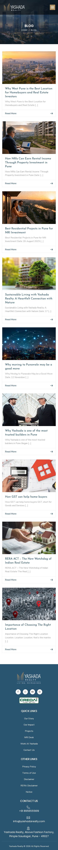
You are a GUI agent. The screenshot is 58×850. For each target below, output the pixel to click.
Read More (10, 113)
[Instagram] (25, 691)
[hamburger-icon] (52, 7)
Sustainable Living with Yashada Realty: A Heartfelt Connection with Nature (28, 298)
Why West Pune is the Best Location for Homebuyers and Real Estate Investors (28, 92)
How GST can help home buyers (26, 496)
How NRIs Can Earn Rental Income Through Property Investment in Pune (28, 162)
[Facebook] (18, 691)
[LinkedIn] (39, 691)
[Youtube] (32, 691)
